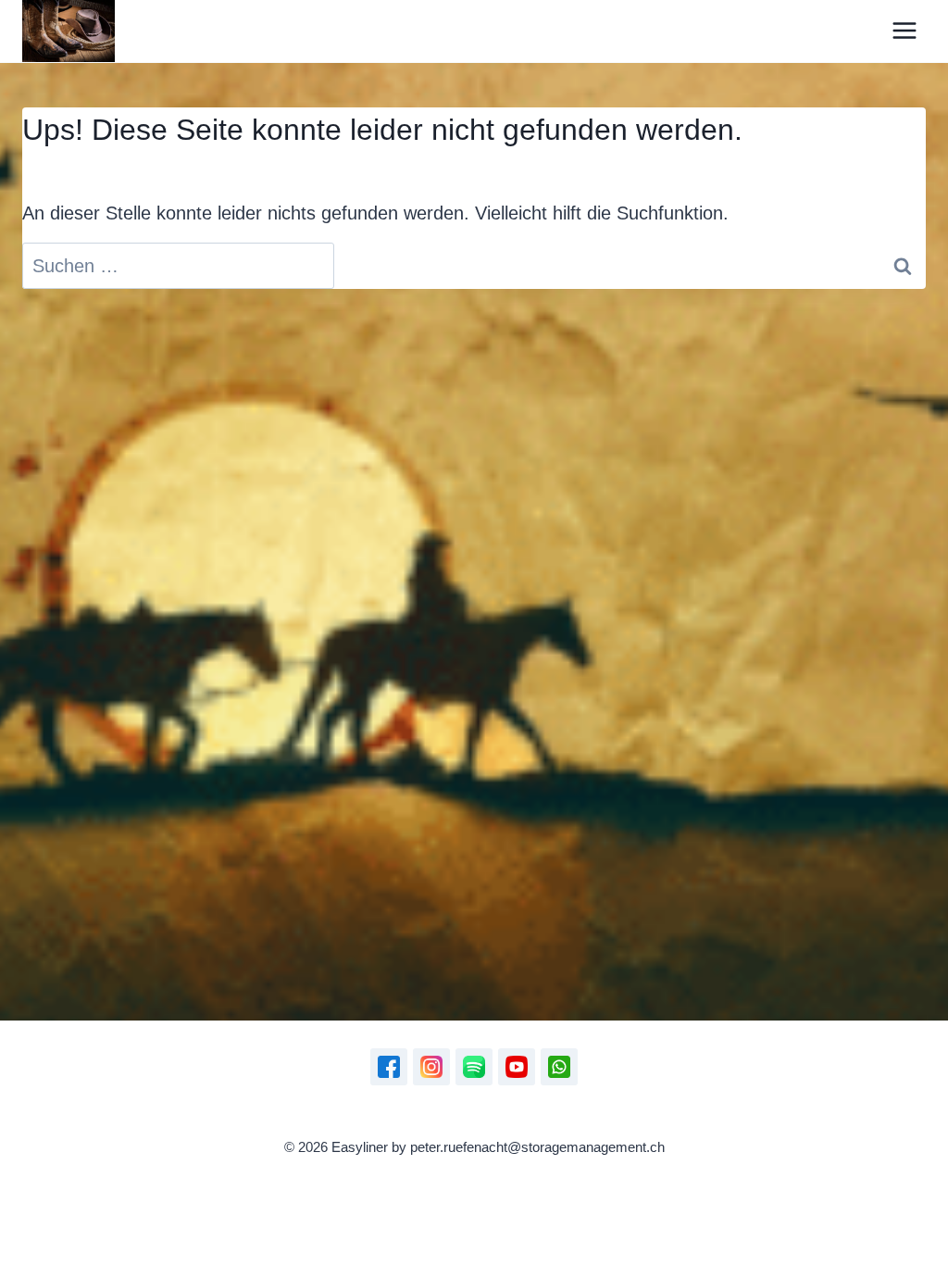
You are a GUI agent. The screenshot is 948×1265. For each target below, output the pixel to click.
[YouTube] (516, 1066)
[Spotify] (474, 1066)
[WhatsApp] (559, 1066)
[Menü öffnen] (904, 31)
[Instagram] (431, 1066)
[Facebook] (388, 1066)
